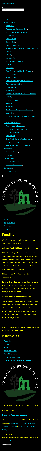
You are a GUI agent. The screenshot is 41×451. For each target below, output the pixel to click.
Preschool (7, 226)
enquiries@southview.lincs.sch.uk (15, 415)
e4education (13, 423)
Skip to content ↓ (8, 4)
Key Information (9, 223)
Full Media (23, 423)
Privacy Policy (23, 426)
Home (6, 219)
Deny (7, 444)
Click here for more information (21, 441)
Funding (7, 229)
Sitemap (14, 426)
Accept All (3, 444)
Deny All (9, 444)
